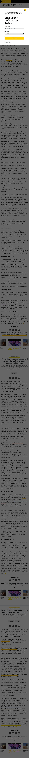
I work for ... (7, 31)
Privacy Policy (8, 42)
